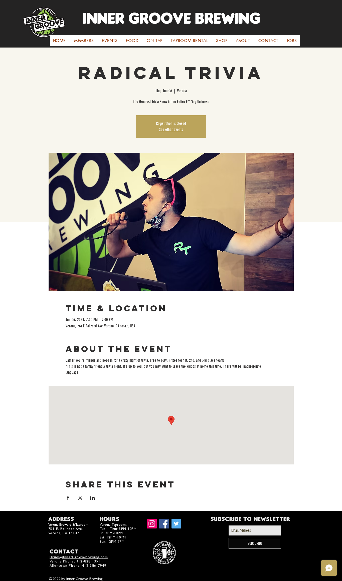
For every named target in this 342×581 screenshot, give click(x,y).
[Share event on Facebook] (68, 498)
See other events (171, 129)
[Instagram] (152, 523)
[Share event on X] (80, 498)
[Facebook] (164, 523)
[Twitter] (176, 523)
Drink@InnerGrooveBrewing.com (79, 557)
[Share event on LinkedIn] (92, 498)
